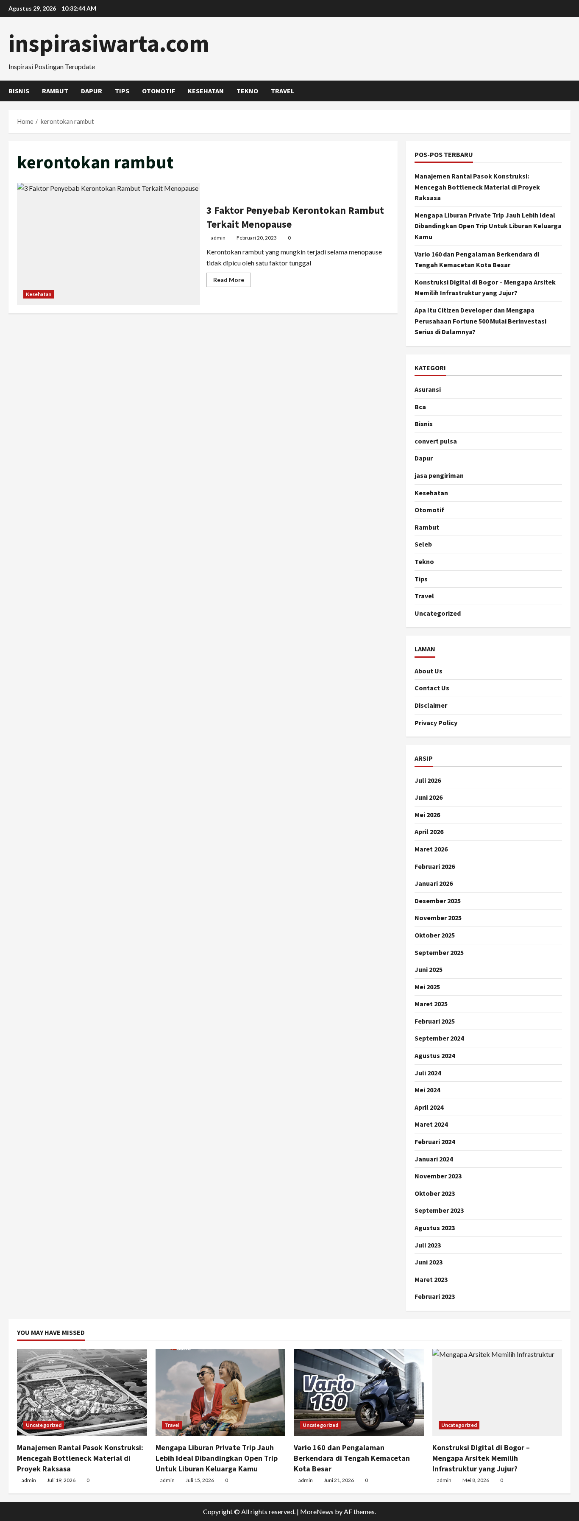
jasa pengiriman (439, 475)
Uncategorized (438, 613)
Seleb (423, 544)
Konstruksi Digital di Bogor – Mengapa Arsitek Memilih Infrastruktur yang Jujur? (481, 1458)
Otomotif (158, 91)
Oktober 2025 (435, 935)
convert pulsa (436, 441)
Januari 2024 (434, 1159)
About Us (429, 671)
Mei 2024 (427, 1090)
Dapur (91, 91)
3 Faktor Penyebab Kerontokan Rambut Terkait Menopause (108, 244)
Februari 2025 (435, 1021)
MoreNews (317, 1511)
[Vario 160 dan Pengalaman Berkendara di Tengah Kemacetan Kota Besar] (359, 1392)
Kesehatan (206, 91)
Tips (122, 91)
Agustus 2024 (435, 1055)
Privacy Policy (436, 722)
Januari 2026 (434, 883)
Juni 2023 (429, 1262)
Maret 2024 (431, 1124)
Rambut (55, 91)
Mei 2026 (427, 814)
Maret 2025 (431, 1003)
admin (218, 237)
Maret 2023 (431, 1279)
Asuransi (428, 389)
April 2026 (429, 831)
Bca (420, 406)
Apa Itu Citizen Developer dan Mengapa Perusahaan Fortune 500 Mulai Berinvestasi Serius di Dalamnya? (480, 321)
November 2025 (438, 917)
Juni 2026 (429, 797)
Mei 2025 (427, 986)
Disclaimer (431, 705)
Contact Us (432, 688)
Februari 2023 (435, 1296)
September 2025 (439, 952)
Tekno (247, 91)
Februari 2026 (435, 866)
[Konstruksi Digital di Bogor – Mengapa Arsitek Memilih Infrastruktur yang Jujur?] (497, 1392)
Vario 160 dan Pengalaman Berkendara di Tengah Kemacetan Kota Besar (352, 1458)
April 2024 (429, 1107)
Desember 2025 (438, 900)
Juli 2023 (428, 1245)
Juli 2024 (428, 1073)
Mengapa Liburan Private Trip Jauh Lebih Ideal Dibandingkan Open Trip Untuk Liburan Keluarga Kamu (488, 226)
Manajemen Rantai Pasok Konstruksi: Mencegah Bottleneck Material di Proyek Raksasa (477, 187)
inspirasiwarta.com (108, 43)
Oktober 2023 (435, 1193)
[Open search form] (568, 91)
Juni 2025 (429, 969)
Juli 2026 (428, 780)
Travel (282, 91)
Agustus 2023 (435, 1227)
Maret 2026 (431, 849)
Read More (232, 281)
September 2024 (439, 1038)
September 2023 (439, 1210)
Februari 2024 (435, 1141)
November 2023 (438, 1176)
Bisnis (18, 91)
